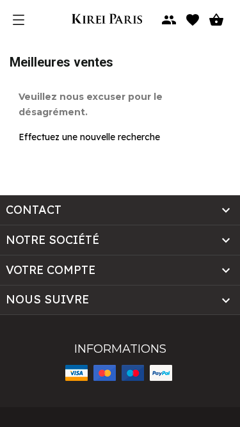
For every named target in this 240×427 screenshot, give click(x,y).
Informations (120, 349)
